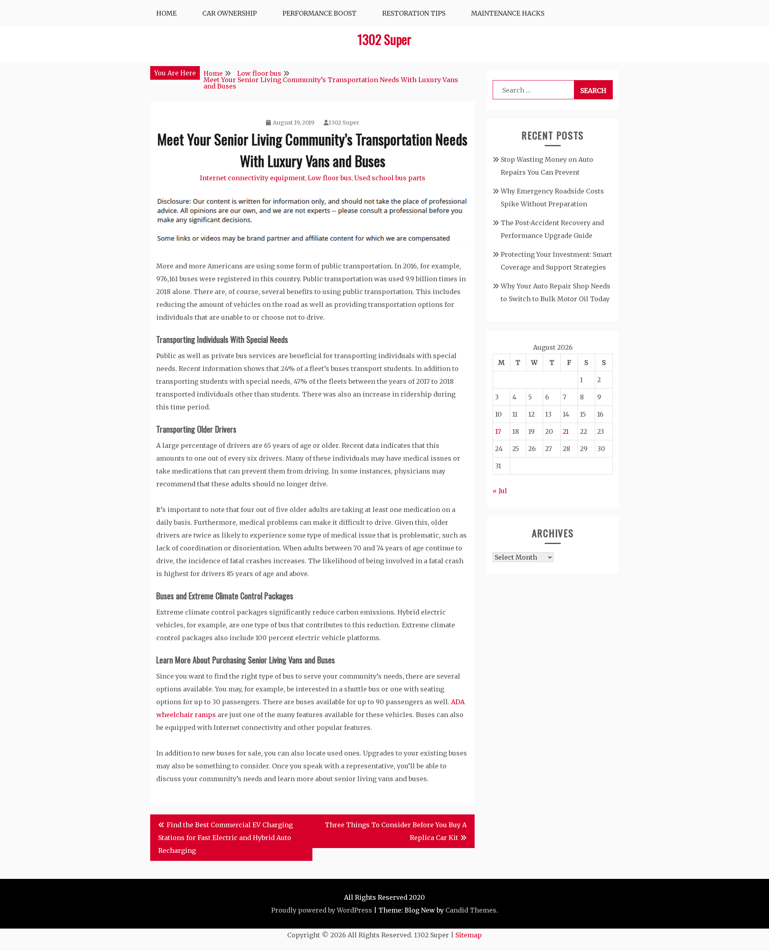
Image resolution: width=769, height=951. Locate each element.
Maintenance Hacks (507, 13)
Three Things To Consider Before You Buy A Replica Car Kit (396, 831)
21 (566, 431)
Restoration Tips (413, 13)
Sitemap (468, 935)
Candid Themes (470, 910)
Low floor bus (330, 178)
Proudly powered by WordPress (321, 910)
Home (166, 13)
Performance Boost (319, 13)
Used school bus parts (389, 178)
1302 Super (384, 39)
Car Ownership (229, 13)
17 (498, 431)
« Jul (500, 491)
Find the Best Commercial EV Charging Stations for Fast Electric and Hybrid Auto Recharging (225, 837)
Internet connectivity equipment (252, 178)
